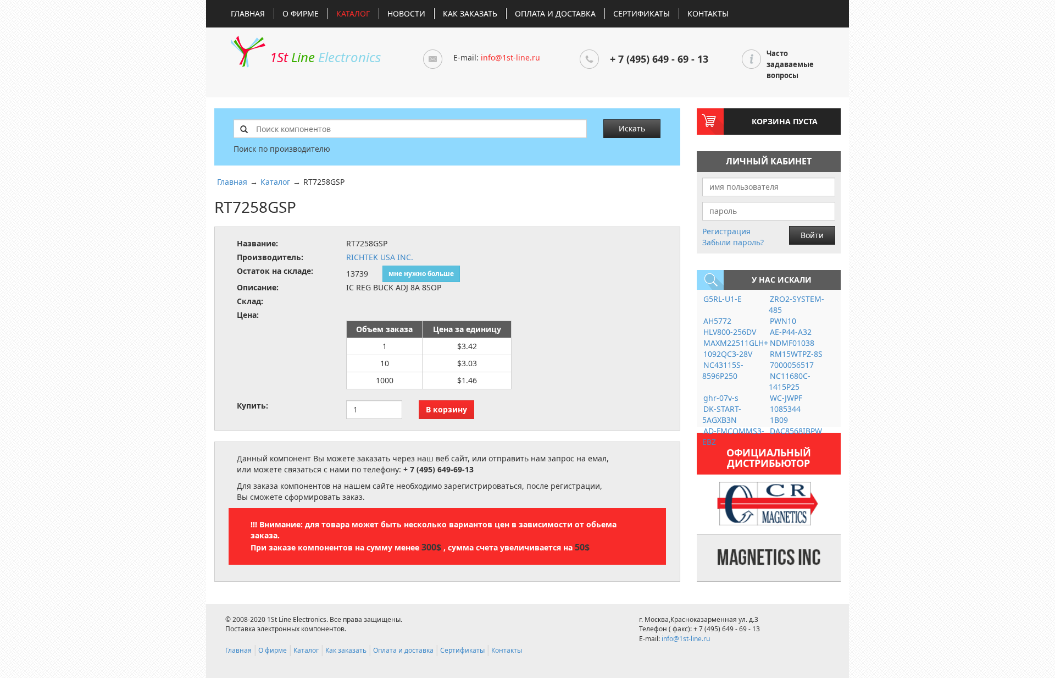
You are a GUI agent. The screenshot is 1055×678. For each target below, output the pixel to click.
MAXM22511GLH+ (735, 343)
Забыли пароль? (733, 242)
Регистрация (726, 231)
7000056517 (792, 365)
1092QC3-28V (727, 354)
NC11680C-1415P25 (789, 381)
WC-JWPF (786, 398)
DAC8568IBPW (796, 431)
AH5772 (717, 321)
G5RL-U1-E (722, 299)
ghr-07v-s (720, 398)
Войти (812, 235)
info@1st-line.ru (510, 57)
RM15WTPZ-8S (796, 354)
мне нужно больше (421, 273)
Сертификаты (641, 13)
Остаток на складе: (275, 271)
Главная (248, 13)
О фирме (300, 13)
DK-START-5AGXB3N (721, 414)
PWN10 (783, 321)
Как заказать (470, 13)
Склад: (250, 301)
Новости (406, 13)
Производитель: (270, 257)
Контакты (708, 13)
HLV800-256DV (729, 332)
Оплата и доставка (555, 13)
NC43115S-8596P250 (722, 370)
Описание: (258, 287)
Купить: (252, 405)
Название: (257, 243)
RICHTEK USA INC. (379, 257)
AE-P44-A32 (791, 332)
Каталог (353, 13)
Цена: (248, 315)
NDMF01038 (792, 343)
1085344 (785, 409)
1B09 (779, 420)
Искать (632, 128)
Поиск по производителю (282, 149)
